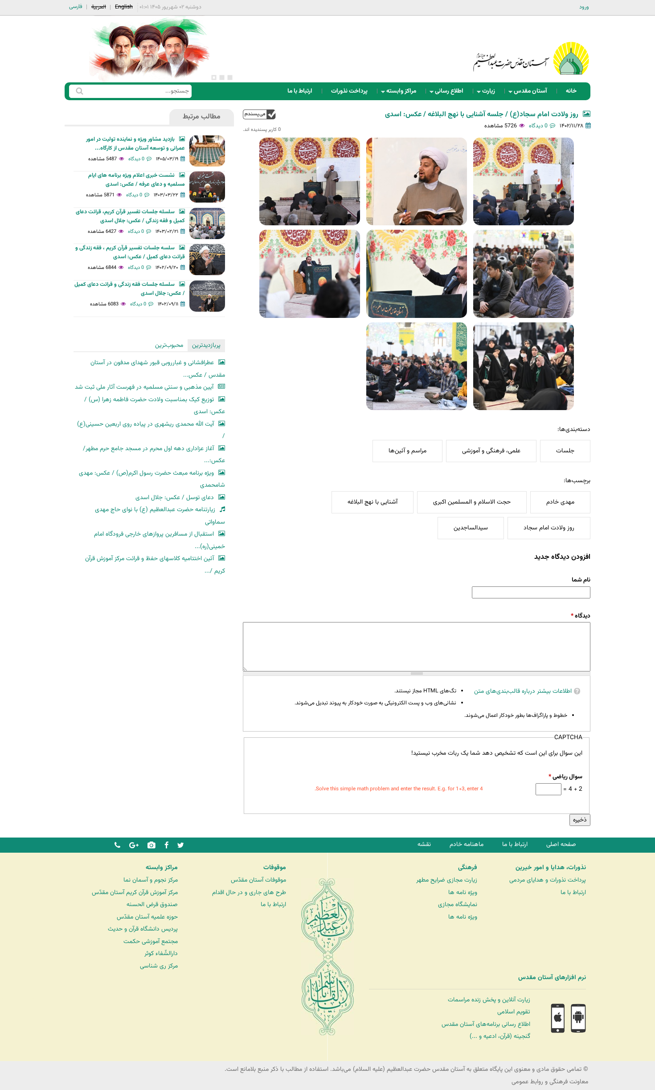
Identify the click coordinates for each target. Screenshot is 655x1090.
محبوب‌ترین (169, 345)
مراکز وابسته (404, 93)
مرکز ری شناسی (159, 966)
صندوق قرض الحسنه (152, 904)
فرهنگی (467, 868)
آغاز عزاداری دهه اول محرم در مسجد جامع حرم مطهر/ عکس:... (154, 455)
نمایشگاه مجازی (457, 904)
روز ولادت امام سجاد (549, 528)
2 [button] (222, 77)
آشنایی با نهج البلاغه (372, 502)
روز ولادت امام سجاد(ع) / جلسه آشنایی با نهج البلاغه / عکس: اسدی (481, 114)
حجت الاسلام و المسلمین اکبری (472, 502)
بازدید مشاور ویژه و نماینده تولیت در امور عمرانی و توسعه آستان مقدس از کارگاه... (135, 144)
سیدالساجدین (471, 528)
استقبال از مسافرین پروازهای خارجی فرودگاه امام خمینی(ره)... (159, 540)
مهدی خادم (560, 502)
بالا (259, 114)
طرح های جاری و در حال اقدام (249, 892)
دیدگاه (580, 616)
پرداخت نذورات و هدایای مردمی (547, 880)
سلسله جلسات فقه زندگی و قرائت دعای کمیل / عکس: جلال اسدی (129, 289)
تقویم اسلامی (513, 1012)
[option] (149, 49)
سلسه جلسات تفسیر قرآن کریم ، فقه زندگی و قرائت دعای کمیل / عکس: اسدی (130, 252)
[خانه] (531, 46)
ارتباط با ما (299, 91)
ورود (584, 7)
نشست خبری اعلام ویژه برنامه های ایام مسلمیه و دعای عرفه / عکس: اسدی (136, 180)
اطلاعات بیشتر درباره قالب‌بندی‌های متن (523, 691)
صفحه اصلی (561, 844)
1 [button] (230, 77)
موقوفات (274, 868)
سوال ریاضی (565, 776)
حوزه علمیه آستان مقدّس (147, 917)
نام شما (581, 580)
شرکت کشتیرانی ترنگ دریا (31, 996)
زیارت (491, 93)
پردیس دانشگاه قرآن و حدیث (143, 929)
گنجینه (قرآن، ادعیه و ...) (500, 1036)
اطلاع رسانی (452, 93)
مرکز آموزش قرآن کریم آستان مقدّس (135, 892)
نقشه (424, 844)
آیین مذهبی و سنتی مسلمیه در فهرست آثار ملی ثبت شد (144, 387)
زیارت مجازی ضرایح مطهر (446, 880)
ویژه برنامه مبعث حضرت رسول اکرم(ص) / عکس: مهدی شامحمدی (152, 479)
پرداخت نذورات (349, 91)
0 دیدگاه (538, 126)
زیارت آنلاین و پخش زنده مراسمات (489, 1000)
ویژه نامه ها (462, 892)
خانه (571, 91)
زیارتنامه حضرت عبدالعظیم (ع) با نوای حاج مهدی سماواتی (160, 516)
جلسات (565, 451)
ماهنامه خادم (466, 844)
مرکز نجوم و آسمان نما (150, 880)
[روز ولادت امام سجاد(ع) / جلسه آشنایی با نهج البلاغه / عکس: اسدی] (523, 181)
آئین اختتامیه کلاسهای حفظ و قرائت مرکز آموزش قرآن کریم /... (155, 565)
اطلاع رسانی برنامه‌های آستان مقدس (486, 1024)
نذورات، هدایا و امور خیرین (551, 868)
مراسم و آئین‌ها (407, 451)
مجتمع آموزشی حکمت (150, 941)
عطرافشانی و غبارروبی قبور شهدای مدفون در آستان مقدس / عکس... (157, 369)
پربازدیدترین (206, 345)
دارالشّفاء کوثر (161, 953)
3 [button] (214, 77)
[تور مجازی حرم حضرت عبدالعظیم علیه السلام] (35, 72)
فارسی (75, 6)
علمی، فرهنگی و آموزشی (491, 451)
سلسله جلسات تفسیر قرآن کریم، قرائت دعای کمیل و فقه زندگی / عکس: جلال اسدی (130, 216)
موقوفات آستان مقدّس (258, 880)
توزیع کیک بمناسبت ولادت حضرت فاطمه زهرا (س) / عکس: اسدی (154, 406)
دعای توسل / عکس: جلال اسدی (174, 497)
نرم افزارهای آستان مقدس (552, 978)
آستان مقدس (533, 93)
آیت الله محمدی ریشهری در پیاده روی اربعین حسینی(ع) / (151, 430)
